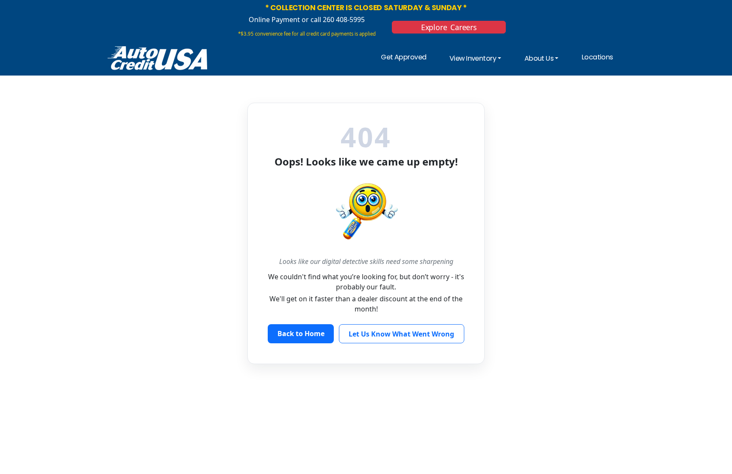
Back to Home (300, 333)
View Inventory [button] (472, 59)
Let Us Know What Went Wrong (401, 334)
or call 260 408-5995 (332, 19)
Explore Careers (449, 27)
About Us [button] (538, 59)
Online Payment (274, 19)
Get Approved (403, 57)
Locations (597, 57)
